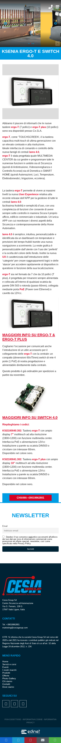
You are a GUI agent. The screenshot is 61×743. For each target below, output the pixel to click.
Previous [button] (5, 23)
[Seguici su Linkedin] (23, 704)
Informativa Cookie (33, 719)
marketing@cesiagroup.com (15, 628)
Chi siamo (7, 681)
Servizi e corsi (9, 664)
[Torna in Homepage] (16, 8)
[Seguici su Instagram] (14, 704)
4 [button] (33, 43)
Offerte (5, 675)
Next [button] (55, 23)
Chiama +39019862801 (30, 497)
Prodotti (6, 673)
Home (5, 661)
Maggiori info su (30, 417)
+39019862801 (13, 624)
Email (5, 526)
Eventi (5, 667)
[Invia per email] (43, 740)
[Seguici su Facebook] (6, 704)
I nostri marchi (9, 670)
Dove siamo (8, 687)
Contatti (6, 684)
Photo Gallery (9, 678)
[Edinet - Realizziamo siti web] (30, 732)
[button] (6, 740)
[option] (30, 23)
